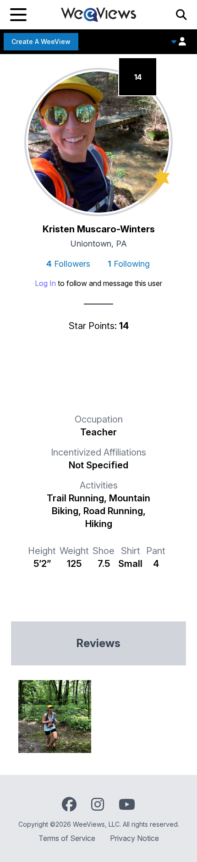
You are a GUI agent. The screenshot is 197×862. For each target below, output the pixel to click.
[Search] (181, 14)
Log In (45, 283)
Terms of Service (66, 838)
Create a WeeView (41, 41)
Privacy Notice (134, 838)
